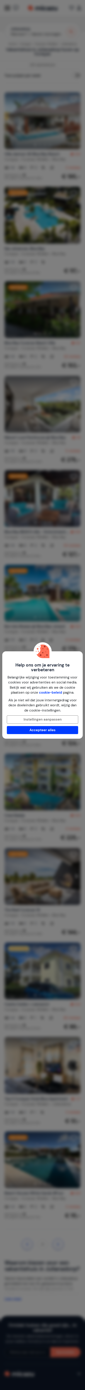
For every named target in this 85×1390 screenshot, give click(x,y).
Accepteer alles (42, 730)
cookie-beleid (50, 692)
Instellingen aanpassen (43, 719)
